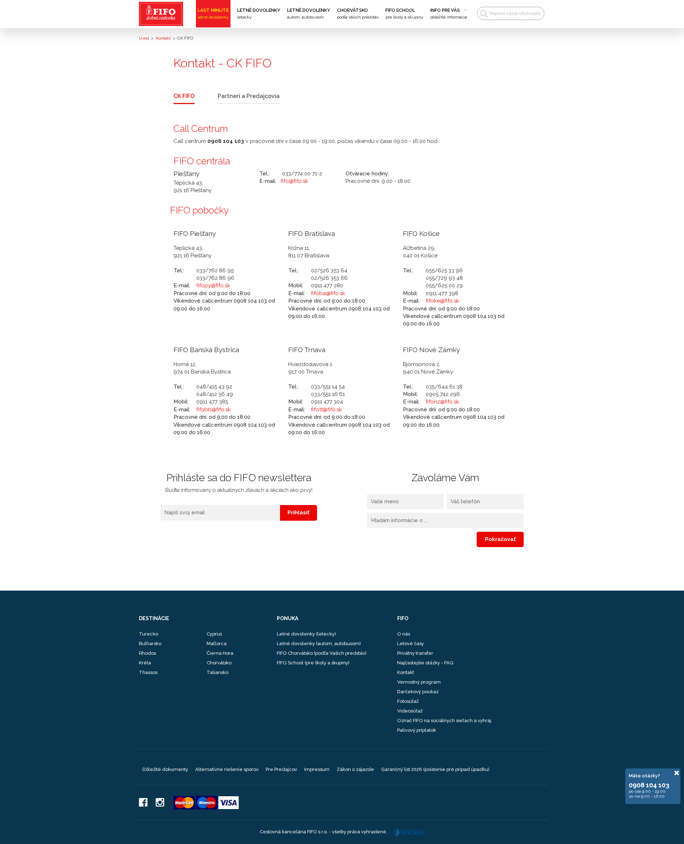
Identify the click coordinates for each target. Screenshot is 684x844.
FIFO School (404, 13)
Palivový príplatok (416, 730)
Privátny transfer (415, 653)
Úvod (144, 38)
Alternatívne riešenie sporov (227, 769)
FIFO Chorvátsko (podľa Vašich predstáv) (322, 653)
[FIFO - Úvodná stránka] (163, 14)
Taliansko (217, 672)
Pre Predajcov (281, 769)
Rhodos (147, 653)
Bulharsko (150, 643)
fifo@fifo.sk (294, 181)
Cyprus (214, 634)
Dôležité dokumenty (165, 769)
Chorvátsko (358, 13)
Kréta (145, 662)
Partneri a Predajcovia (249, 96)
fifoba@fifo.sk (328, 293)
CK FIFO (184, 96)
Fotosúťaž (408, 701)
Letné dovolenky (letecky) (306, 634)
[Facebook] (143, 803)
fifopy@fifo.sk (213, 285)
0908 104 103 (649, 785)
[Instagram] (160, 803)
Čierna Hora (220, 653)
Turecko (148, 634)
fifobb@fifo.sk (213, 409)
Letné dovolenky (258, 13)
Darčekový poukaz (418, 691)
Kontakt (163, 38)
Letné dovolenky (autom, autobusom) (319, 643)
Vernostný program (419, 682)
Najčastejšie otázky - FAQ (425, 662)
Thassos (148, 672)
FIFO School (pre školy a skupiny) (313, 662)
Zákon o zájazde (355, 769)
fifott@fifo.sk (326, 409)
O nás (403, 634)
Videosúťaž (410, 711)
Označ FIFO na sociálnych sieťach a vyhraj (444, 720)
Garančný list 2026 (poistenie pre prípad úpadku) (435, 769)
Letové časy (410, 643)
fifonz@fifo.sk (442, 401)
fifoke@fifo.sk (442, 301)
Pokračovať (500, 539)
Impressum (317, 769)
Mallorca (217, 643)
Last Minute (213, 13)
